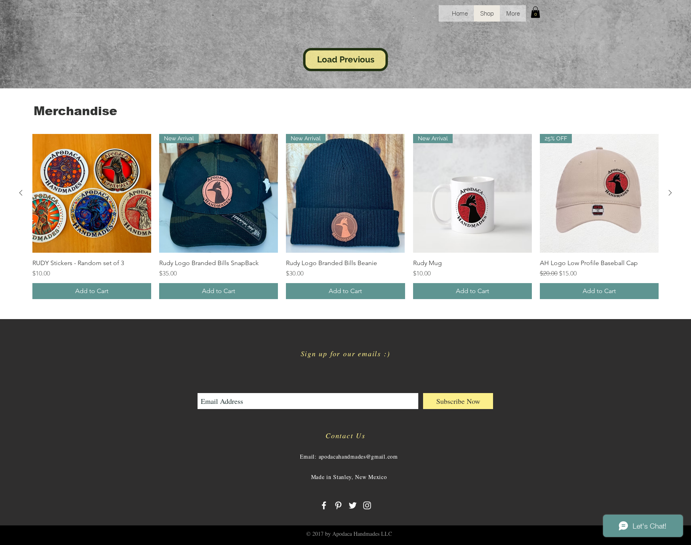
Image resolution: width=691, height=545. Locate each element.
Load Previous (345, 59)
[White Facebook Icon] (324, 505)
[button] (535, 12)
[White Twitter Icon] (352, 505)
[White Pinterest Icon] (338, 505)
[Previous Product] (21, 193)
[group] (345, 216)
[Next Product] (670, 193)
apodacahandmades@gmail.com (358, 456)
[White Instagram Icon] (367, 505)
